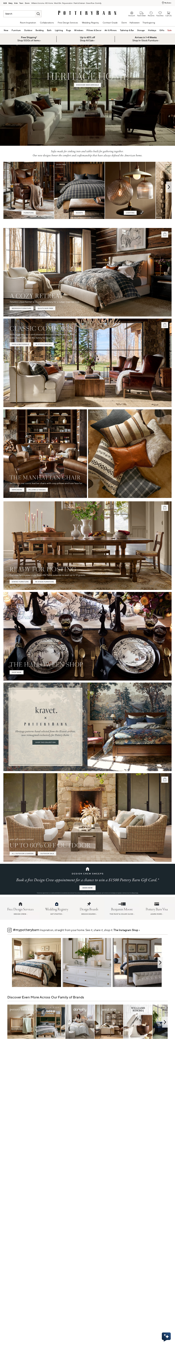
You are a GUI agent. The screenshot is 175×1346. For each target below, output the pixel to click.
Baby (10, 3)
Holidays (152, 30)
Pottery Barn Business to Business (5, 3)
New (6, 30)
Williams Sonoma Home (49, 3)
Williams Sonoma (37, 3)
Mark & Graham (79, 3)
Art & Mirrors (111, 30)
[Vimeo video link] (87, 95)
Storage (141, 30)
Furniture (16, 30)
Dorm (27, 3)
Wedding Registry (90, 23)
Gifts (161, 30)
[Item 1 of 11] (87, 962)
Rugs (68, 30)
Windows (78, 30)
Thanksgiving (149, 23)
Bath (49, 30)
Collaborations (47, 23)
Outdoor (28, 30)
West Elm (57, 3)
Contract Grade (110, 23)
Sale (169, 30)
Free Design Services (68, 23)
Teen (21, 3)
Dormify (98, 3)
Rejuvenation (67, 3)
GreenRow (90, 3)
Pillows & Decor (93, 30)
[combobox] (22, 13)
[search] (38, 14)
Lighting (59, 30)
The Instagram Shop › (126, 930)
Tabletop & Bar (127, 30)
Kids (16, 3)
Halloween (135, 23)
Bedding (40, 30)
